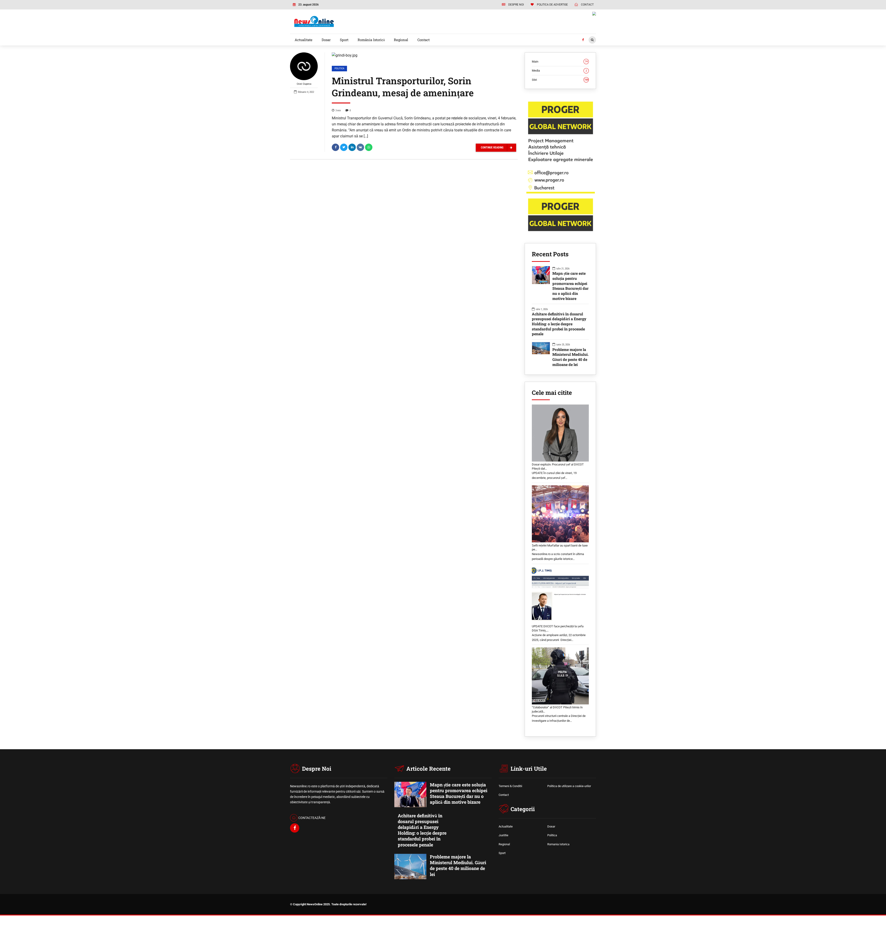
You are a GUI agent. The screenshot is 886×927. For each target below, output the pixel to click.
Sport (344, 39)
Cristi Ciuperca (304, 83)
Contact (423, 39)
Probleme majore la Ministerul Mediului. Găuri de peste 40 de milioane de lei (570, 357)
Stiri (560, 80)
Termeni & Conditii (510, 786)
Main (560, 61)
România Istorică (371, 39)
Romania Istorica (558, 844)
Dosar (326, 39)
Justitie (503, 835)
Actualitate (303, 39)
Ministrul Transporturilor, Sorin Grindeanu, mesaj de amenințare (403, 87)
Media (559, 70)
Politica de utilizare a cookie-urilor (569, 786)
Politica (339, 68)
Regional (401, 39)
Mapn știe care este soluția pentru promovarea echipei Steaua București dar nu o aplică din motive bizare (570, 286)
